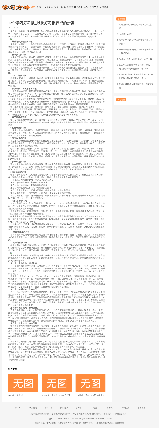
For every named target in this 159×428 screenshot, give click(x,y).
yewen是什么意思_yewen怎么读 (56, 395)
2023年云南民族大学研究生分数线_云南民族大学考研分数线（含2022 (136, 67)
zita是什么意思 (125, 34)
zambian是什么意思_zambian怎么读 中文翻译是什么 (136, 51)
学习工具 (94, 7)
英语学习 (110, 408)
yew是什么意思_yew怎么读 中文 (90, 395)
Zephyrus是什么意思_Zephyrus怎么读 (135, 59)
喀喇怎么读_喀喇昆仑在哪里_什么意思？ (135, 26)
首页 (33, 7)
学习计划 (58, 7)
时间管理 (68, 7)
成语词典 (104, 7)
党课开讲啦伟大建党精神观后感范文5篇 (136, 86)
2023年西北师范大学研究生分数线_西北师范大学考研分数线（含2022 (136, 76)
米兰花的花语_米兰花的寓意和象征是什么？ (136, 42)
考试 (86, 7)
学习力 (40, 7)
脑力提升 (78, 7)
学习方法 (48, 7)
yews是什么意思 (15, 395)
